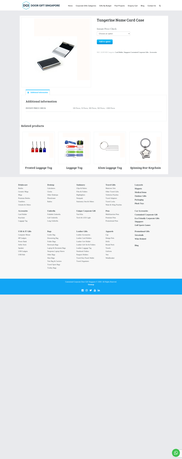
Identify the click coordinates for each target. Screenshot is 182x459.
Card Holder (119, 52)
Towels (108, 248)
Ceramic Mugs (23, 192)
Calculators (51, 188)
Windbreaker (110, 258)
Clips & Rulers (81, 188)
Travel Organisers (82, 261)
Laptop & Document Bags (56, 248)
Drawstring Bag (52, 238)
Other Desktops (52, 195)
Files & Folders (81, 192)
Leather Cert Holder (83, 241)
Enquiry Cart (133, 6)
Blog (142, 6)
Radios (49, 202)
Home (70, 6)
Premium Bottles (24, 198)
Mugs (20, 195)
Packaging (139, 200)
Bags (49, 231)
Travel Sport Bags (53, 265)
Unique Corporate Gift (86, 211)
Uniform (109, 251)
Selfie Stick (22, 245)
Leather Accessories (83, 235)
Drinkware (22, 185)
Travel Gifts (111, 185)
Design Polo (110, 238)
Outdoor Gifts (140, 196)
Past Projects (120, 6)
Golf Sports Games (142, 225)
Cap (107, 235)
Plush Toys (139, 203)
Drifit (108, 241)
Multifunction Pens (112, 214)
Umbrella (51, 211)
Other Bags (51, 255)
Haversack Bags (52, 245)
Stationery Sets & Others (85, 202)
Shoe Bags (51, 258)
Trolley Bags (51, 268)
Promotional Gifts (142, 231)
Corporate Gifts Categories (86, 6)
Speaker (21, 248)
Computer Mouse (24, 235)
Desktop (50, 185)
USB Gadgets (23, 251)
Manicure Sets (111, 188)
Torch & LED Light (83, 218)
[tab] (38, 92)
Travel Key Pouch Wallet (85, 258)
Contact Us (152, 6)
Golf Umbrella (52, 218)
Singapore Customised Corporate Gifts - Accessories (140, 52)
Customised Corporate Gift (146, 215)
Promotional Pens (112, 221)
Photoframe (51, 198)
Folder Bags (51, 241)
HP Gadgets (22, 238)
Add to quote (105, 41)
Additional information (39, 92)
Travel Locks (110, 202)
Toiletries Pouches (112, 195)
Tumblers (21, 202)
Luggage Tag (22, 221)
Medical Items (140, 192)
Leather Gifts (82, 231)
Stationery (80, 185)
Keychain (21, 218)
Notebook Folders (82, 251)
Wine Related (140, 239)
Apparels (109, 231)
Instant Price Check (107, 28)
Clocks (49, 192)
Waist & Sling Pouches (114, 205)
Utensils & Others (24, 205)
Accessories (23, 211)
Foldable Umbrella (53, 214)
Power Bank (22, 241)
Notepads (79, 198)
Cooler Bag (51, 235)
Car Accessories (141, 211)
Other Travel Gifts (112, 192)
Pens (108, 211)
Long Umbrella (52, 221)
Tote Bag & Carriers (54, 261)
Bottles (20, 188)
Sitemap (91, 284)
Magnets (138, 189)
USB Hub (21, 255)
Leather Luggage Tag (83, 248)
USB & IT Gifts (24, 231)
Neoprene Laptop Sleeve (56, 251)
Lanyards (139, 185)
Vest (107, 255)
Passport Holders (82, 255)
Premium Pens (111, 218)
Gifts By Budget (105, 6)
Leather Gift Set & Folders (85, 245)
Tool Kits (79, 214)
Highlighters (80, 195)
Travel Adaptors (111, 198)
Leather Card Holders (83, 238)
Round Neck (110, 245)
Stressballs (139, 235)
